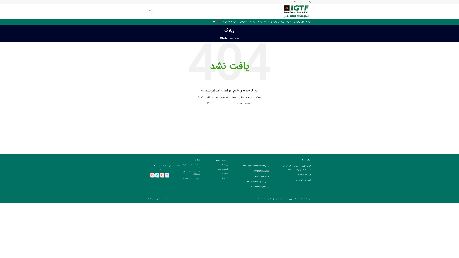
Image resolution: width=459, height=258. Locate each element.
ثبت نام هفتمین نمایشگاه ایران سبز (188, 166)
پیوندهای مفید (222, 165)
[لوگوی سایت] (294, 11)
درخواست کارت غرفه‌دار (191, 178)
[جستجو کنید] (150, 11)
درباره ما (225, 173)
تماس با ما (224, 178)
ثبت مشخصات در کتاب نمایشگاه (191, 172)
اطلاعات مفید (223, 169)
